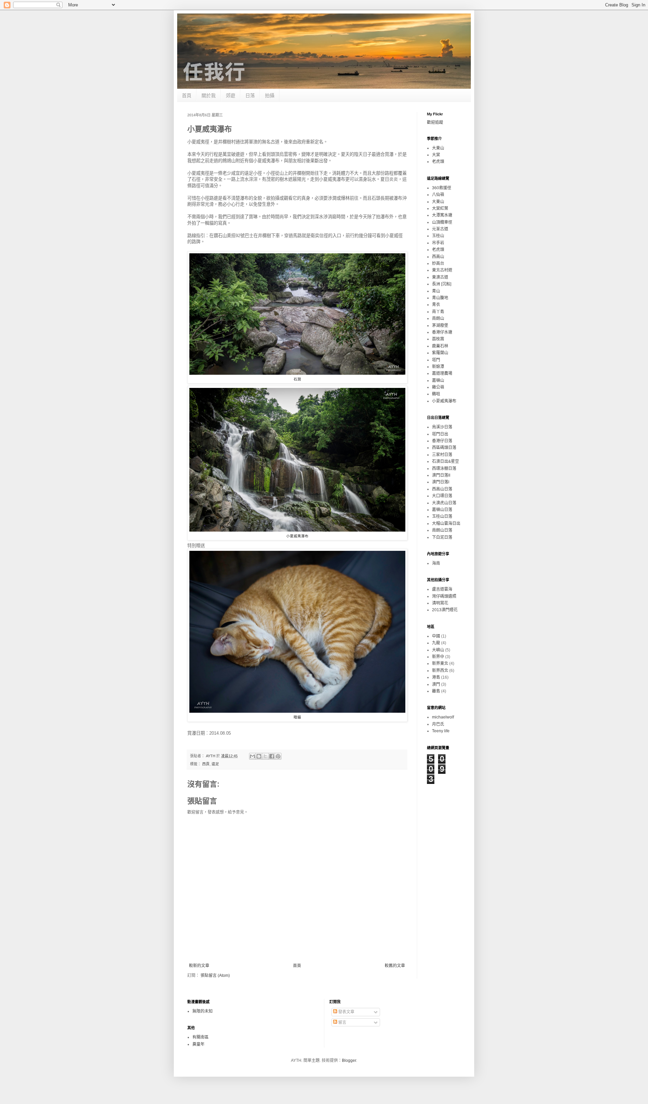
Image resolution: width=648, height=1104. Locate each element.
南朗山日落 (442, 530)
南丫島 (438, 311)
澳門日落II (441, 475)
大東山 (438, 148)
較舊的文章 (395, 965)
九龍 (436, 643)
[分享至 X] (265, 756)
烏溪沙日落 (442, 427)
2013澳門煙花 (445, 609)
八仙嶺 (438, 194)
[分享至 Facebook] (271, 756)
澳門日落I (440, 482)
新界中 (438, 656)
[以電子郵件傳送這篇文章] (252, 756)
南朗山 (438, 318)
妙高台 (438, 263)
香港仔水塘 (442, 332)
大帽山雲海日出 (446, 523)
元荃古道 (440, 229)
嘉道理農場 (442, 373)
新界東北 (440, 663)
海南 (436, 563)
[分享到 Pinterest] (278, 756)
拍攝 (269, 95)
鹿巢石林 (440, 346)
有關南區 (200, 1037)
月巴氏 (438, 724)
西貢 (206, 764)
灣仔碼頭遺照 (444, 596)
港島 (436, 677)
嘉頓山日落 (442, 509)
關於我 (208, 95)
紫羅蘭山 (440, 352)
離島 (436, 691)
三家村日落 (442, 454)
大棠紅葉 (440, 208)
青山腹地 (440, 297)
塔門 (436, 360)
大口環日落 (442, 495)
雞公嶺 (438, 387)
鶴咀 (436, 394)
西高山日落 (442, 489)
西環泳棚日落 (444, 468)
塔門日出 (440, 434)
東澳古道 (440, 277)
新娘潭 (438, 366)
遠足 (215, 764)
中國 (436, 636)
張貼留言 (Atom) (215, 975)
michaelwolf (443, 717)
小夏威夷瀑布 (444, 401)
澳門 (436, 684)
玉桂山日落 (442, 516)
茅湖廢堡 (440, 325)
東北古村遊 (442, 270)
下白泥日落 (442, 537)
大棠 (436, 154)
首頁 (186, 95)
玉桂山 (438, 235)
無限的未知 (202, 1011)
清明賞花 (440, 603)
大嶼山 (438, 650)
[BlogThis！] (258, 756)
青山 (436, 291)
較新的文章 (199, 965)
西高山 (438, 256)
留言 (341, 1022)
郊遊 (230, 95)
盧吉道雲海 (442, 589)
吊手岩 (438, 242)
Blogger (349, 1060)
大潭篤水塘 (442, 215)
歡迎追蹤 (435, 122)
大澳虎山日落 (444, 503)
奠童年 (198, 1044)
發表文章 (345, 1012)
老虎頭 (438, 161)
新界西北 (440, 670)
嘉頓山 (438, 380)
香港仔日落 (442, 440)
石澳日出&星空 (445, 461)
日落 (250, 95)
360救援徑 (441, 188)
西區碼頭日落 (444, 447)
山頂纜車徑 (442, 222)
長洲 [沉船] (441, 284)
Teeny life (441, 731)
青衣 (436, 304)
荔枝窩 (438, 339)
